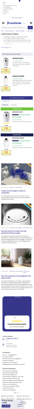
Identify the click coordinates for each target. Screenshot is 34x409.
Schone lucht (12, 187)
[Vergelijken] (24, 24)
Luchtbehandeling (9, 31)
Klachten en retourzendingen (10, 362)
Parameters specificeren (17, 98)
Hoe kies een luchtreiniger (9, 390)
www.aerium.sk (25, 396)
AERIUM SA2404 (18, 76)
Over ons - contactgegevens (10, 355)
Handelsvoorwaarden (8, 360)
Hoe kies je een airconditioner (10, 371)
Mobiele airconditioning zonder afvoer (12, 382)
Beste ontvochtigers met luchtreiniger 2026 (13, 380)
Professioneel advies (28, 227)
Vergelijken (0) (5, 101)
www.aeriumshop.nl (26, 399)
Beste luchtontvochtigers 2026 (10, 372)
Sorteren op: (5, 105)
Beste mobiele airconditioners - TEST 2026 (13, 376)
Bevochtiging (19, 187)
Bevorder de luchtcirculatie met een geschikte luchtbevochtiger (13, 232)
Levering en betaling (8, 356)
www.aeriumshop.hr (21, 403)
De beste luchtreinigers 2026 (10, 374)
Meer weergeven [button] (16, 18)
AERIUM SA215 (18, 58)
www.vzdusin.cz (10, 396)
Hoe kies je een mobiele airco (10, 384)
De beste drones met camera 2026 (11, 378)
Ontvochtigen (12, 271)
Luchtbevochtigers (20, 31)
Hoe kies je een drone (8, 388)
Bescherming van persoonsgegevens (12, 358)
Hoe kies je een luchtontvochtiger (11, 386)
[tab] (17, 357)
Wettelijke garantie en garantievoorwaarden (14, 364)
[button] (31, 23)
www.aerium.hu (10, 399)
